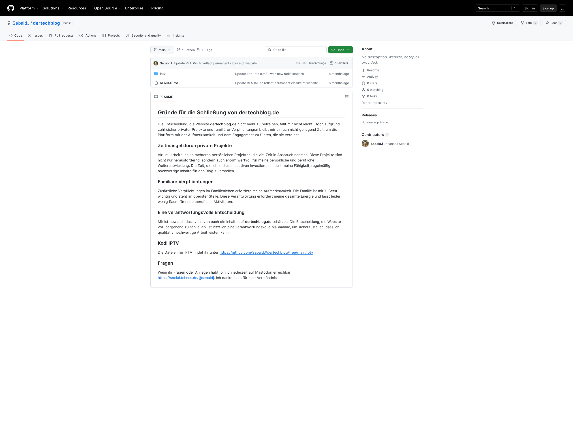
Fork (531, 22)
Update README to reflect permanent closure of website (215, 63)
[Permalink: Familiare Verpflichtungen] (155, 182)
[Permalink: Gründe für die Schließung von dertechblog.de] (155, 112)
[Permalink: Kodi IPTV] (155, 243)
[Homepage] (10, 8)
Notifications (505, 22)
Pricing (157, 8)
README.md (169, 83)
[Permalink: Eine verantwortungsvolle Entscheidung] (155, 212)
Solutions (51, 8)
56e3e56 (301, 63)
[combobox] (298, 49)
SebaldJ (21, 23)
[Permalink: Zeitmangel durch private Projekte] (155, 146)
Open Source (105, 8)
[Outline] (347, 96)
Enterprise (134, 8)
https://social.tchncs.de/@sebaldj (186, 277)
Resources (77, 8)
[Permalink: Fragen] (155, 263)
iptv (163, 74)
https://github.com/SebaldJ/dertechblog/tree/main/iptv (266, 252)
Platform (27, 8)
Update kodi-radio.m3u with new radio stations (269, 74)
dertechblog (46, 23)
